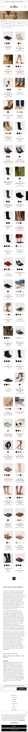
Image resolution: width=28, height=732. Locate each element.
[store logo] (14, 6)
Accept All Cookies (14, 729)
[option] (5, 43)
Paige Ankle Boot (8, 366)
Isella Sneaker (8, 274)
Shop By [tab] (6, 23)
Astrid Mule (20, 319)
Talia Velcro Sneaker (20, 294)
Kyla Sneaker (20, 92)
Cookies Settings (14, 722)
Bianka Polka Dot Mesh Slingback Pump (20, 390)
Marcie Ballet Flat (8, 413)
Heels (9, 655)
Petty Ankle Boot (20, 204)
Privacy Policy (22, 720)
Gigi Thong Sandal (8, 479)
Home (2, 20)
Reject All (14, 726)
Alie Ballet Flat (19, 251)
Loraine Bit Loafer (20, 570)
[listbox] (8, 43)
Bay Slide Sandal (20, 456)
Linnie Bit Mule (8, 389)
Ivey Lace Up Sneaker (20, 412)
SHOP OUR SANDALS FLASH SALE (14, 1)
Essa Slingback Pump (8, 161)
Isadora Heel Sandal (19, 161)
